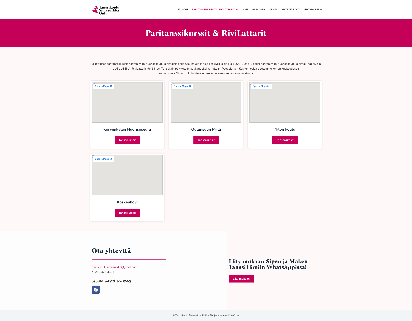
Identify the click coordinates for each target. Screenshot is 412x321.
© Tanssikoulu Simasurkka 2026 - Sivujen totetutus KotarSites (206, 315)
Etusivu (183, 9)
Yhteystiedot (291, 9)
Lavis (245, 9)
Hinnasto (258, 9)
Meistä (273, 9)
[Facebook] (96, 290)
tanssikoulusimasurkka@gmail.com (114, 267)
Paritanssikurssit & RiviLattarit (213, 9)
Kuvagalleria (313, 9)
